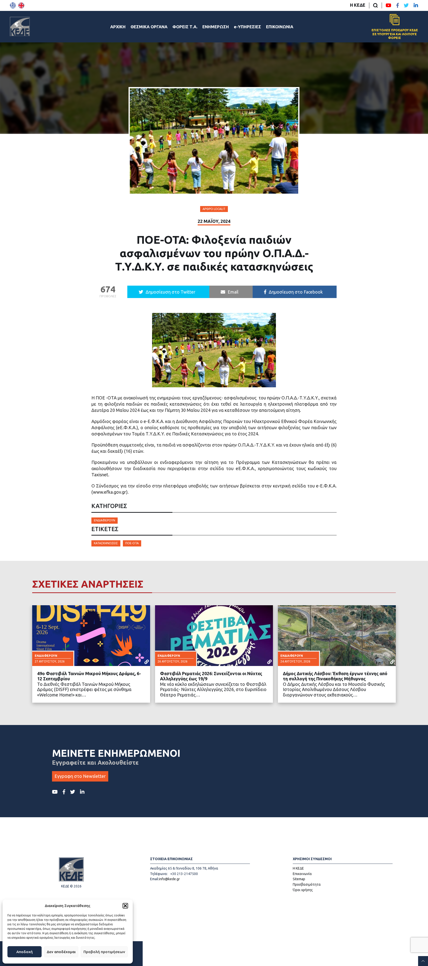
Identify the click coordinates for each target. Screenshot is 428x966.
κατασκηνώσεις (106, 543)
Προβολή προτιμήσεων (104, 952)
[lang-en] (21, 5)
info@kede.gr (169, 879)
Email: (154, 879)
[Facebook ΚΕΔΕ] (397, 5)
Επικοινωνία (302, 874)
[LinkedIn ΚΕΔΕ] (416, 5)
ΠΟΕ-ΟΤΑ (132, 543)
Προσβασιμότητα (307, 884)
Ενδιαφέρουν (104, 520)
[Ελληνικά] (13, 5)
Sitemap (299, 879)
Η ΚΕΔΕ (357, 4)
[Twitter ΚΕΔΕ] (406, 5)
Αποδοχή (24, 952)
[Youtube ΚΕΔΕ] (388, 5)
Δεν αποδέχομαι (61, 952)
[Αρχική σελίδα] (20, 26)
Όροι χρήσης (303, 890)
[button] (125, 905)
